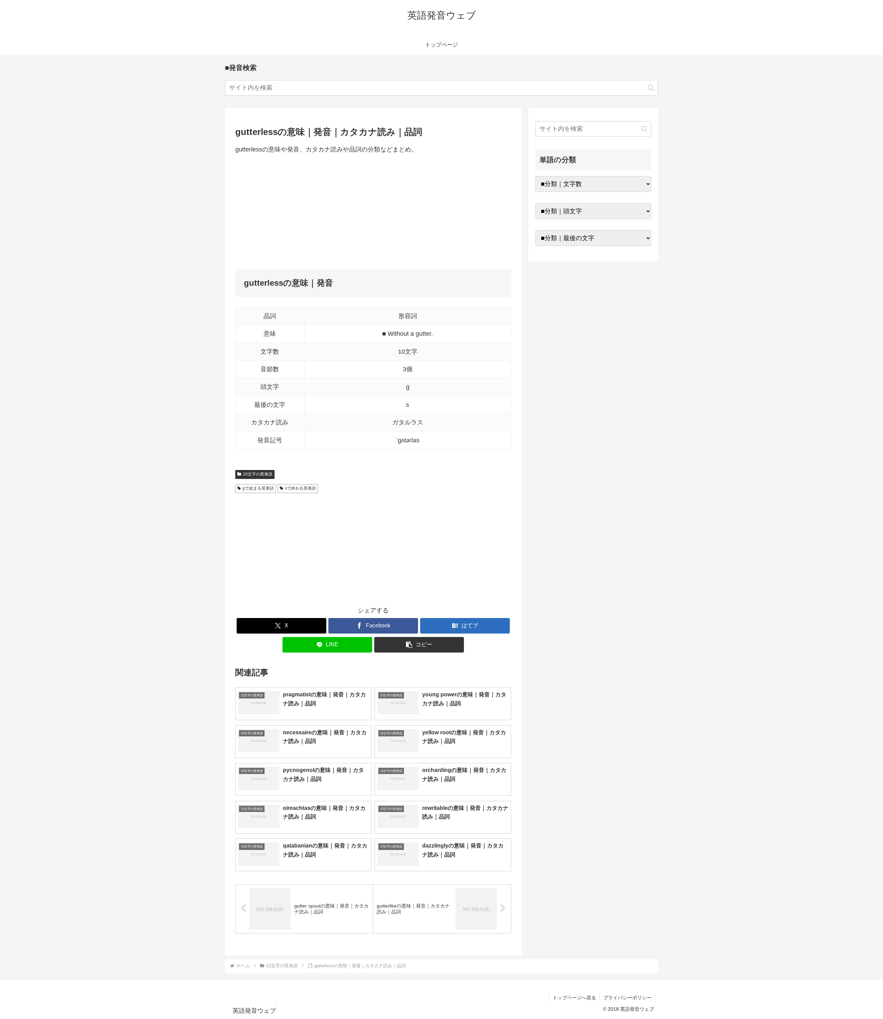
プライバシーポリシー (627, 997)
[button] (651, 88)
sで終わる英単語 (300, 488)
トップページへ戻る (574, 997)
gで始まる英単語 (258, 488)
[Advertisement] (373, 212)
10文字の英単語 (257, 474)
